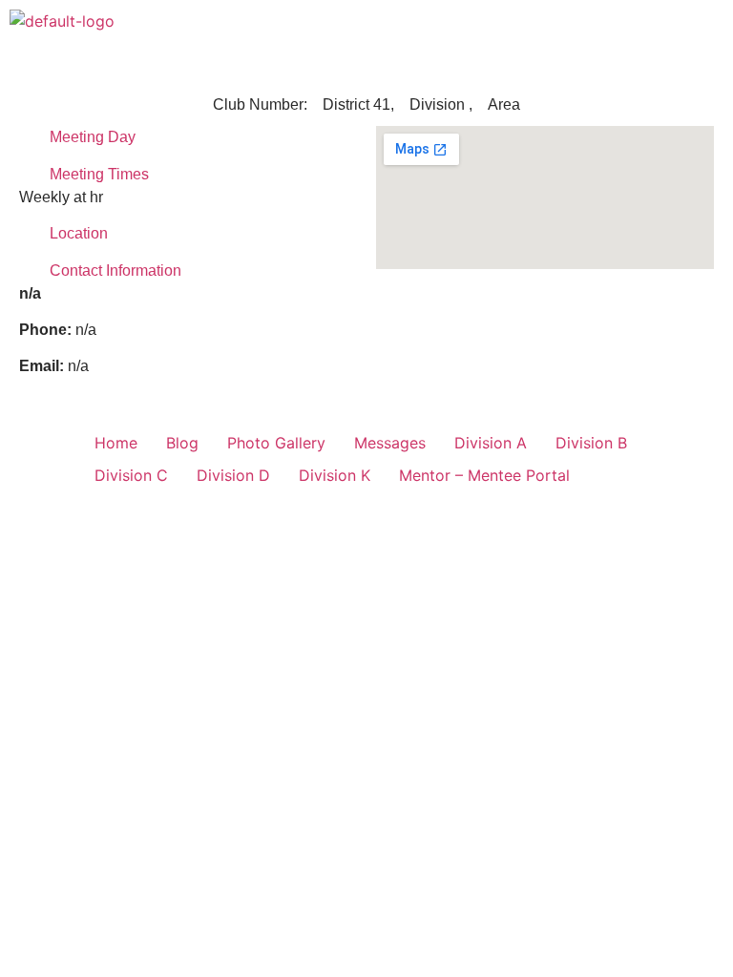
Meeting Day (93, 137)
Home (115, 442)
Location (79, 233)
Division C (131, 475)
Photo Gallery (276, 442)
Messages (390, 442)
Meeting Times (99, 174)
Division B (591, 442)
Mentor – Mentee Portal (484, 475)
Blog (182, 442)
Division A (490, 442)
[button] (708, 28)
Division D (233, 475)
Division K (334, 475)
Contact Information (115, 270)
